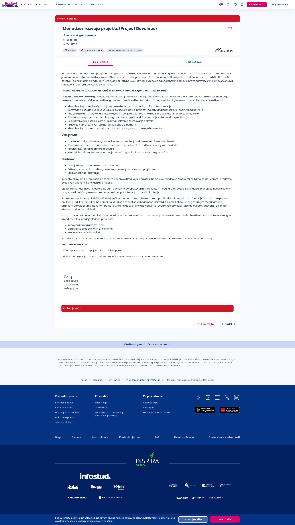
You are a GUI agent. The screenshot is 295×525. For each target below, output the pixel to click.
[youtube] (217, 398)
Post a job (148, 407)
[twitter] (227, 398)
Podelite (230, 324)
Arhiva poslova (63, 422)
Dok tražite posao (64, 417)
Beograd (97, 380)
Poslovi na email (64, 407)
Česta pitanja (100, 437)
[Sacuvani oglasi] (235, 4)
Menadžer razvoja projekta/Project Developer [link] (190, 380)
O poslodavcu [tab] (194, 62)
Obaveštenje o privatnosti (224, 437)
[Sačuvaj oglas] (229, 28)
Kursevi (95, 4)
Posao (84, 380)
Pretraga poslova (64, 402)
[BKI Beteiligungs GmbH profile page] (224, 44)
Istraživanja (101, 407)
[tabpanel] (147, 182)
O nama (76, 437)
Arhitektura (114, 380)
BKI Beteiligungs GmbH (81, 35)
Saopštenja (101, 402)
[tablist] (147, 62)
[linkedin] (237, 398)
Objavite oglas (151, 402)
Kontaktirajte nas (129, 437)
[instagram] (208, 398)
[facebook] (198, 398)
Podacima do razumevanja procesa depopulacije (109, 414)
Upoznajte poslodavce (67, 412)
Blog (58, 437)
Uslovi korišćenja (184, 437)
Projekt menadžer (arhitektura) (143, 380)
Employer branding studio (157, 412)
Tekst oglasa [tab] (100, 62)
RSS (157, 437)
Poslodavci (42, 4)
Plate (84, 4)
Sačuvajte (207, 324)
